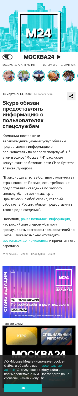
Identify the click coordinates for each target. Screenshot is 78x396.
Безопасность (43, 94)
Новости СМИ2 (12, 324)
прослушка (38, 254)
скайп (52, 254)
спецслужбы (10, 254)
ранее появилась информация (45, 219)
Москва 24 (39, 57)
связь (24, 254)
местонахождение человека (25, 240)
